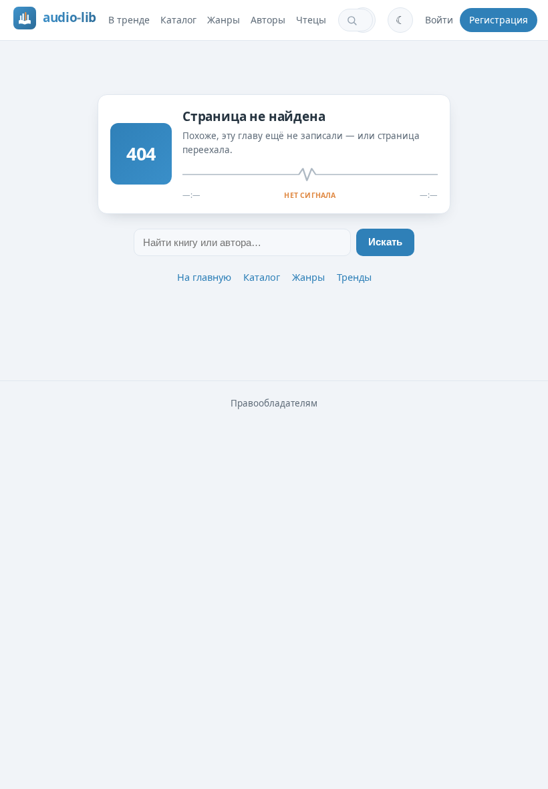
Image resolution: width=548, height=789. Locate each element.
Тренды (354, 277)
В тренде (129, 19)
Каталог (178, 19)
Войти (439, 19)
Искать (385, 242)
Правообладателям (274, 403)
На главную (204, 277)
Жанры (223, 19)
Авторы (268, 19)
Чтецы (311, 19)
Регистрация (498, 19)
